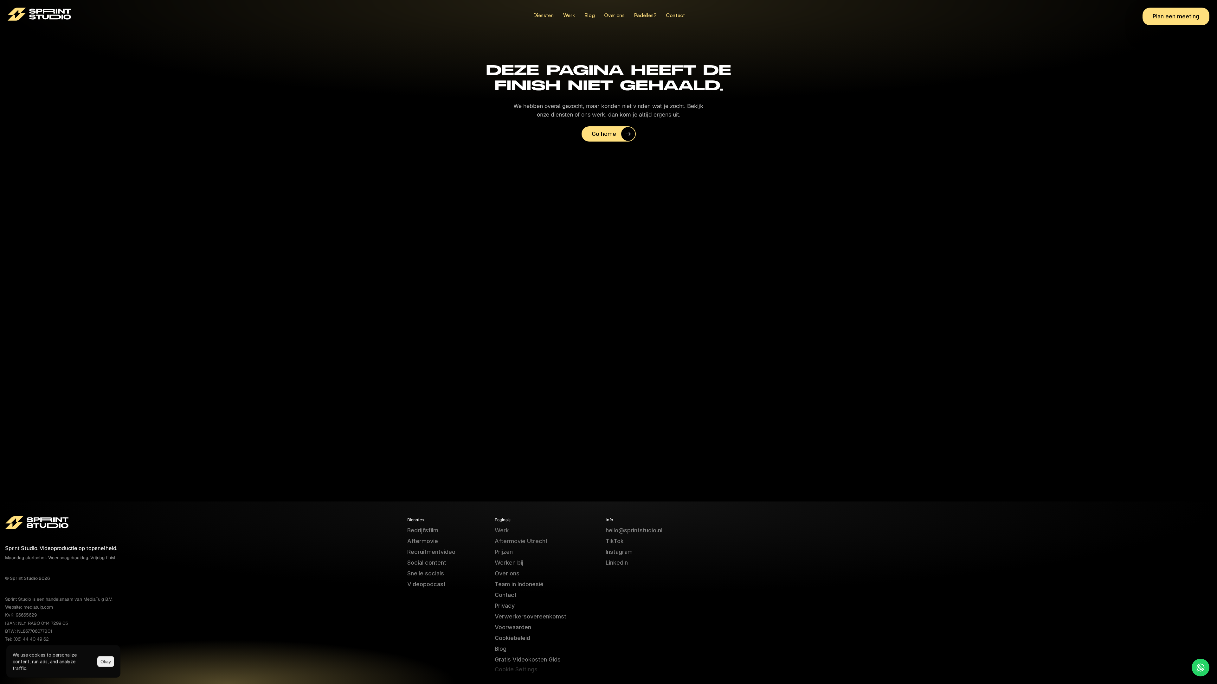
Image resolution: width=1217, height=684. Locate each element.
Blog (500, 648)
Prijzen (504, 551)
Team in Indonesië (519, 584)
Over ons (507, 573)
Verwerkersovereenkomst (530, 616)
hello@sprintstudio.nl (634, 530)
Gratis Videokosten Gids (528, 659)
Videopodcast (426, 584)
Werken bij (509, 562)
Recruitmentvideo (431, 551)
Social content (426, 562)
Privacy (505, 605)
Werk (502, 530)
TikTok (615, 541)
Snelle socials (425, 573)
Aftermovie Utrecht (521, 541)
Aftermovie (422, 541)
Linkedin (617, 562)
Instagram (619, 551)
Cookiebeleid (512, 638)
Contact (506, 595)
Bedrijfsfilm (422, 530)
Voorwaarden (513, 627)
